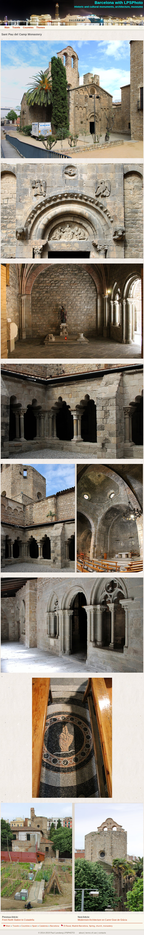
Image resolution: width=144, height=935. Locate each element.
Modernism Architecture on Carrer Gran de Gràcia (102, 920)
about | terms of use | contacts (92, 933)
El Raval (67, 926)
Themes (40, 27)
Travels (16, 27)
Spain (35, 926)
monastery (107, 926)
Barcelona (54, 926)
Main (7, 27)
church (99, 926)
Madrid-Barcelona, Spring (83, 926)
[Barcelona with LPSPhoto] (72, 25)
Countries (28, 27)
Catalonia (43, 926)
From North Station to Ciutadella (18, 920)
